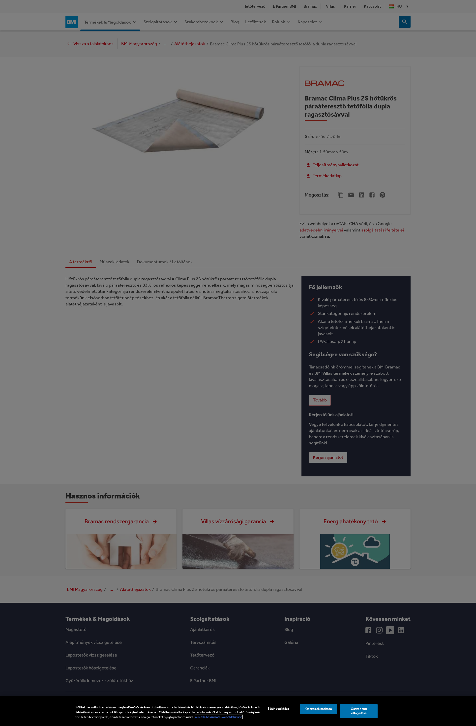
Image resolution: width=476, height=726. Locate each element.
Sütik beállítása (278, 708)
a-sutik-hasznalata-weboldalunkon (218, 717)
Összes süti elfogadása (359, 711)
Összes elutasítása (318, 709)
